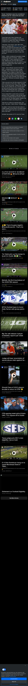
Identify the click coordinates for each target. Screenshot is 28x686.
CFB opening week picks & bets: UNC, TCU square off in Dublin (14, 414)
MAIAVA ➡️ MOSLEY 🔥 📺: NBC (12, 199)
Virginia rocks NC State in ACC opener (10, 137)
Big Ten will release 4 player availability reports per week (12, 335)
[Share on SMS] (21, 119)
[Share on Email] (18, 119)
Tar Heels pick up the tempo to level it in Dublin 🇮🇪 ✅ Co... (13, 255)
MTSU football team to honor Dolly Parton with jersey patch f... (13, 309)
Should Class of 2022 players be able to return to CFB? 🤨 (13, 388)
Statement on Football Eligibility (13, 491)
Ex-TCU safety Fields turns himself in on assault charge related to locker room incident (12, 128)
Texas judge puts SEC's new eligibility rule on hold (12, 439)
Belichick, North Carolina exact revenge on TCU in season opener (13, 131)
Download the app (22, 1)
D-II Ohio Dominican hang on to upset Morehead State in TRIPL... (13, 464)
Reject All (14, 681)
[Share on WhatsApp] (15, 119)
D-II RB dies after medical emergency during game (13, 140)
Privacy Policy (13, 676)
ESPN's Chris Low (18, 46)
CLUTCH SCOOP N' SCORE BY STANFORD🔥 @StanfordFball (13, 173)
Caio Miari (3, 17)
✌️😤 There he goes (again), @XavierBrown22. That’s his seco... (12, 227)
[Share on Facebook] (12, 119)
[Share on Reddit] (9, 119)
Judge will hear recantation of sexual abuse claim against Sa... (14, 359)
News (14, 4)
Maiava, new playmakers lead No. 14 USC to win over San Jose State (13, 135)
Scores (10, 4)
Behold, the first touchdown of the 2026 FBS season (13, 281)
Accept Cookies (14, 678)
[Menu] (1, 1)
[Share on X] (6, 119)
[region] (14, 675)
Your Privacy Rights (14, 684)
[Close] (25, 665)
